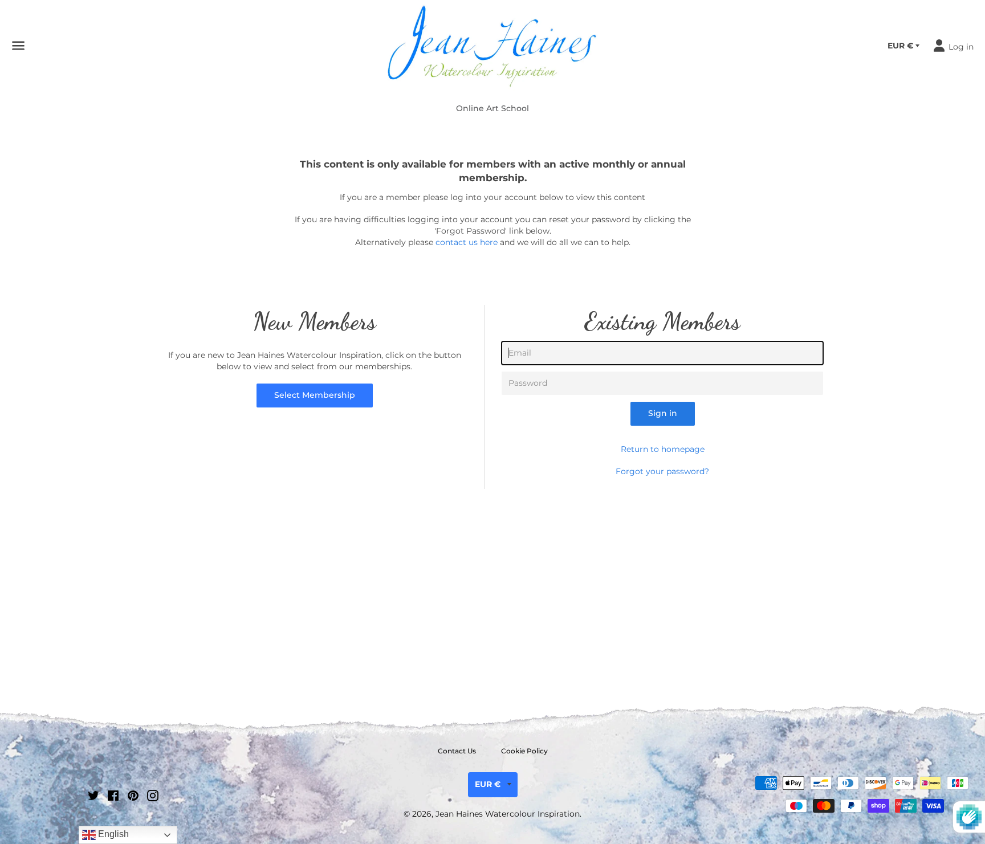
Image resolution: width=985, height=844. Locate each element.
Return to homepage (663, 449)
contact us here (466, 242)
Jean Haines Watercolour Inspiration (507, 814)
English (112, 834)
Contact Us (457, 751)
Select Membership (314, 395)
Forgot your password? (662, 471)
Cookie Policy (524, 751)
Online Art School (492, 108)
